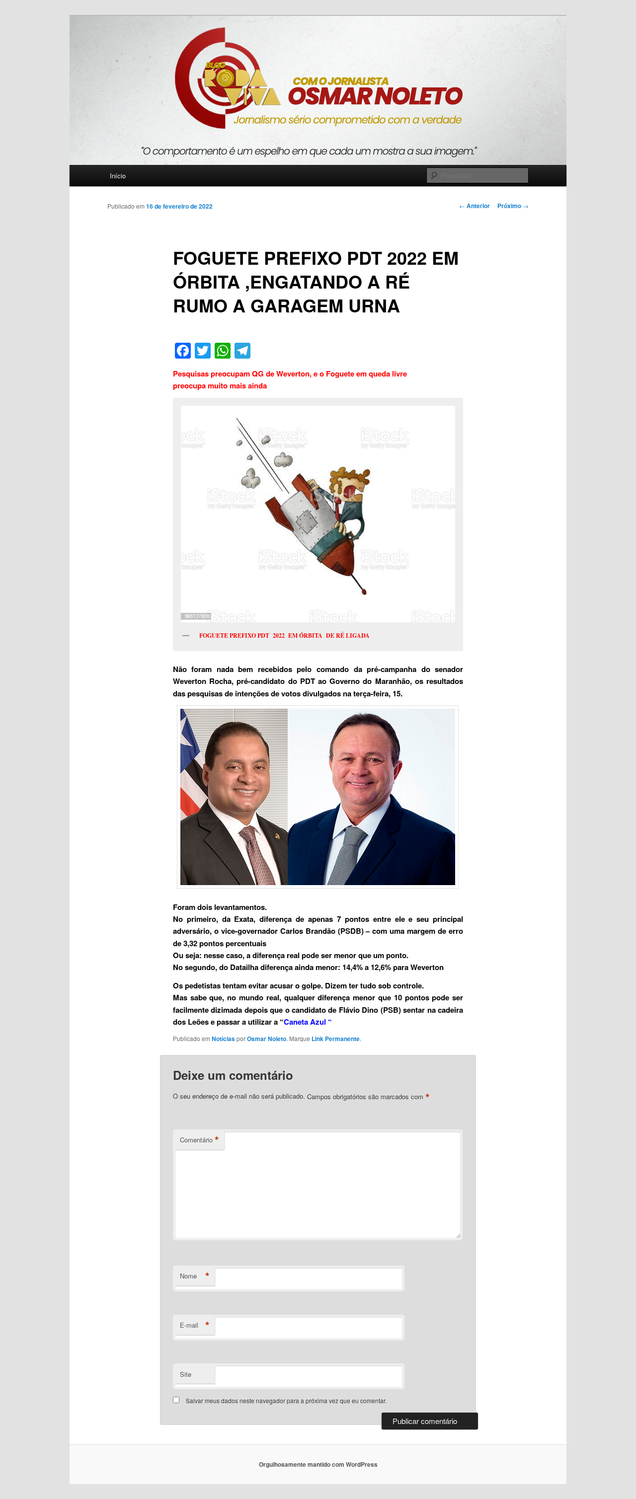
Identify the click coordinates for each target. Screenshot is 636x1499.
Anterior (474, 205)
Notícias (223, 1038)
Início (118, 175)
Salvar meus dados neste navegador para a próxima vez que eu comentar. (286, 1400)
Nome (195, 1276)
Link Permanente (336, 1038)
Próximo (513, 205)
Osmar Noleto (266, 1038)
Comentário (199, 1140)
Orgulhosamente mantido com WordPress (318, 1464)
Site (185, 1374)
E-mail (195, 1325)
